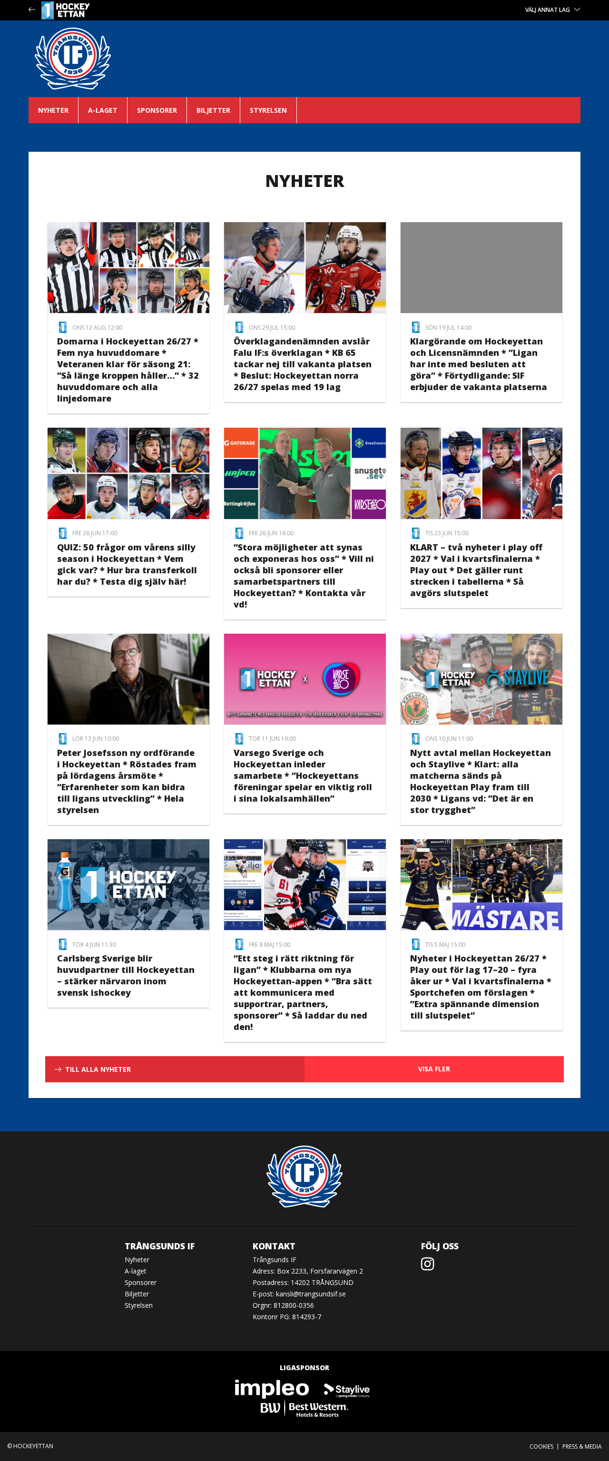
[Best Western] (304, 1408)
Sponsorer (157, 110)
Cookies (541, 1446)
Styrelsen (268, 110)
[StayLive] (347, 1389)
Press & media (582, 1446)
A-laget (103, 110)
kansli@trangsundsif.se (311, 1293)
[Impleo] (272, 1389)
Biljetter (213, 110)
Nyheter (53, 110)
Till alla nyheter (98, 1069)
